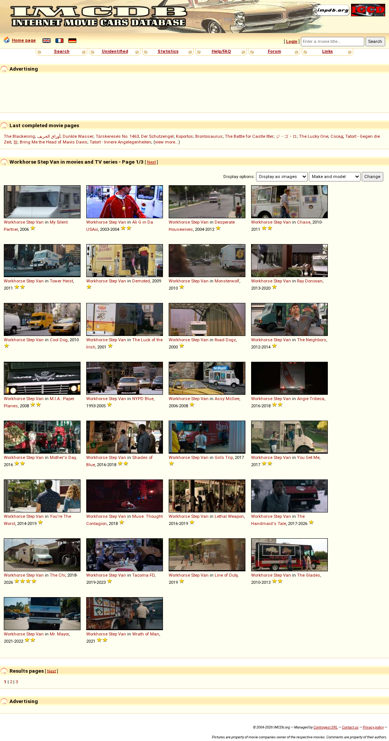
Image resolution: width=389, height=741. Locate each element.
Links (327, 51)
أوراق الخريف (48, 136)
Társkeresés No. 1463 (117, 136)
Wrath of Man (145, 634)
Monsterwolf (227, 281)
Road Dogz (225, 339)
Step (30, 222)
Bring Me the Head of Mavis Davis (53, 142)
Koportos (184, 136)
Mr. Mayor (59, 634)
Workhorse (14, 222)
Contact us (350, 727)
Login (291, 41)
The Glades (308, 575)
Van (40, 222)
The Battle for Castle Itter (249, 136)
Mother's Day (63, 457)
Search (62, 51)
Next (151, 162)
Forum (274, 51)
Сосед (336, 136)
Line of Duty (226, 575)
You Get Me (308, 457)
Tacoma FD (143, 575)
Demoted (141, 281)
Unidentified (115, 51)
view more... (167, 142)
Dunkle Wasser (78, 136)
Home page (24, 40)
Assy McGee (227, 398)
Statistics (168, 51)
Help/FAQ (221, 51)
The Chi (57, 575)
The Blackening (19, 136)
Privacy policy (373, 727)
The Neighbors (311, 339)
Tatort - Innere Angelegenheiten (120, 142)
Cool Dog (59, 339)
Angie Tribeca (310, 398)
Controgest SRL (325, 727)
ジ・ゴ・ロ (286, 136)
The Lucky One (313, 136)
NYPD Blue (142, 398)
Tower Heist (61, 281)
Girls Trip (224, 457)
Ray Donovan (310, 281)
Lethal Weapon (229, 516)
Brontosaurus (209, 136)
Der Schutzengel (157, 136)
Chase (303, 222)
